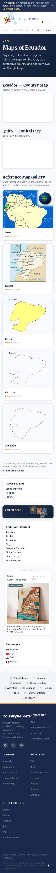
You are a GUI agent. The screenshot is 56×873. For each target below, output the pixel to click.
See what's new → (12, 8)
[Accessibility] (48, 865)
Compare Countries (16, 548)
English (6, 809)
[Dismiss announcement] (52, 6)
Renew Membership (40, 727)
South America (20, 30)
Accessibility (8, 783)
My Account (36, 733)
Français (14, 661)
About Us (7, 761)
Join (32, 722)
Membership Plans (39, 738)
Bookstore (11, 540)
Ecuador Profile (14, 488)
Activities (10, 532)
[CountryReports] (20, 17)
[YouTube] (21, 745)
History (9, 497)
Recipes (10, 492)
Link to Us (35, 794)
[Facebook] (5, 745)
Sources (34, 789)
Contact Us (8, 767)
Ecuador (36, 30)
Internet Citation (37, 693)
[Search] (42, 22)
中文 (12, 653)
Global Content (13, 552)
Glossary (30, 698)
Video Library (13, 556)
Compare (41, 678)
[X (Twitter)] (13, 745)
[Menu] (50, 22)
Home (5, 30)
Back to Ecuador (15, 470)
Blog (8, 544)
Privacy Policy (9, 772)
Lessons (30, 688)
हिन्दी (12, 657)
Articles (9, 536)
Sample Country (38, 772)
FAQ (32, 761)
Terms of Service (11, 778)
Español (14, 649)
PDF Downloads (10, 837)
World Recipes (13, 560)
